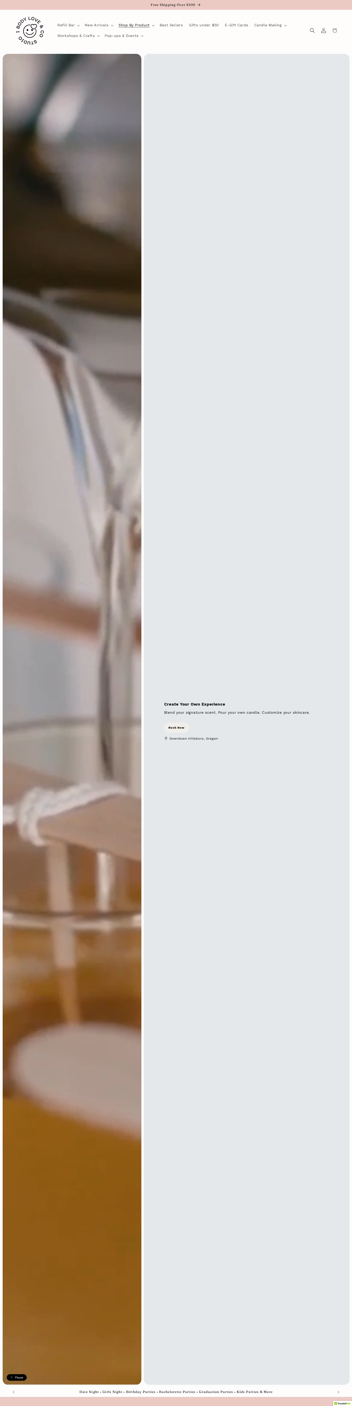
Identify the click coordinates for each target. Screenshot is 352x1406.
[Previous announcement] (13, 1392)
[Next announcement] (338, 1392)
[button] (68, 25)
